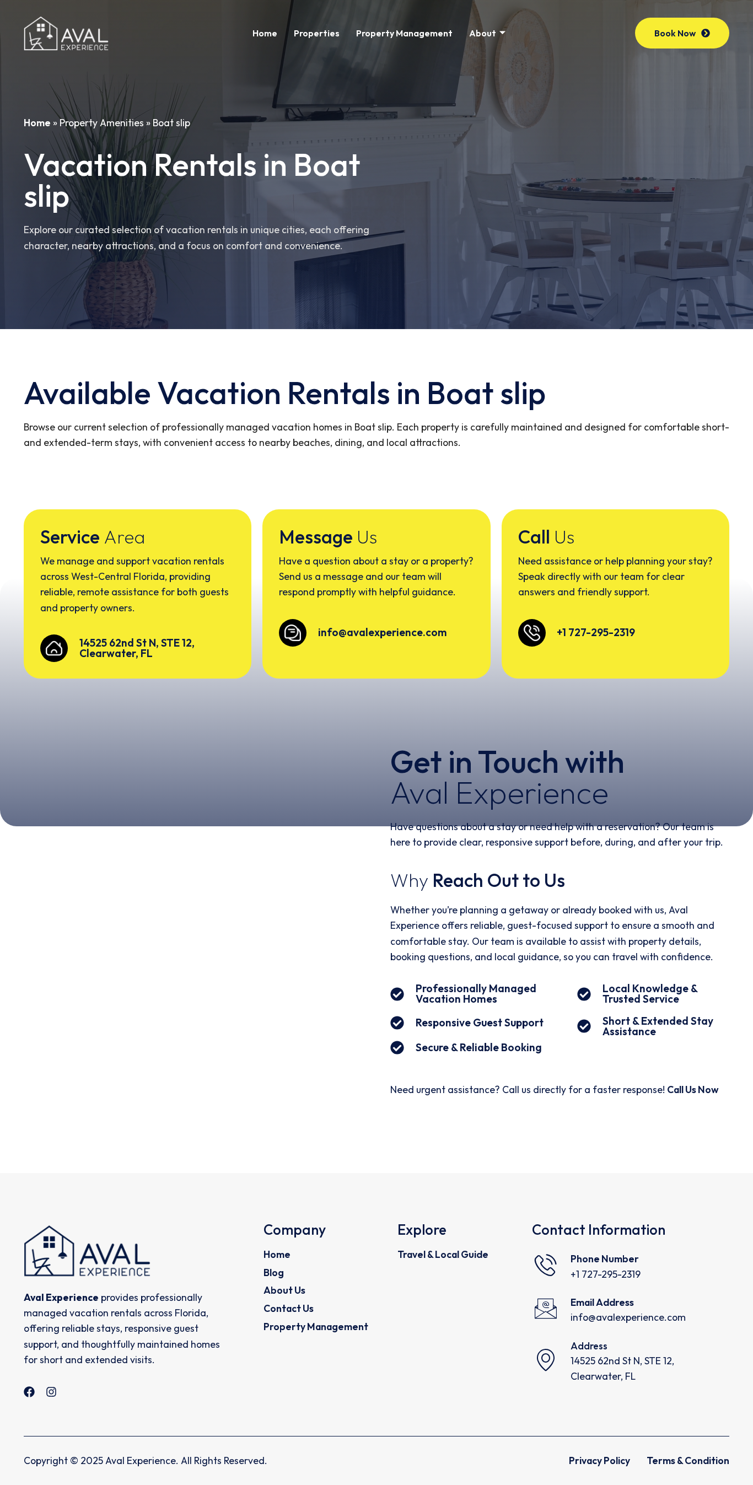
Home (264, 33)
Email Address (602, 1302)
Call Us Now (693, 1089)
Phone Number (605, 1258)
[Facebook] (29, 1391)
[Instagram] (51, 1391)
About (482, 33)
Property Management (404, 33)
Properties (317, 33)
